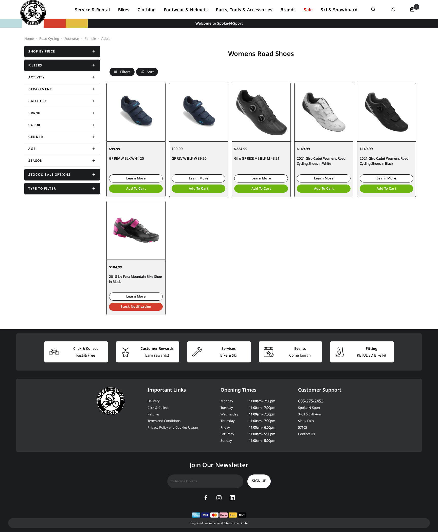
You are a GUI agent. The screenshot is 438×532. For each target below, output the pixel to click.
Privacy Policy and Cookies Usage (173, 427)
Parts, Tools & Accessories (244, 10)
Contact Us (306, 434)
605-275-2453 (310, 401)
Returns (153, 414)
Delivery (154, 401)
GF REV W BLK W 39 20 (189, 158)
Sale (308, 10)
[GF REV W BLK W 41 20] (136, 112)
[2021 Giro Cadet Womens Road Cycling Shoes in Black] (386, 112)
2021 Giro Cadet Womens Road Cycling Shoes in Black (384, 161)
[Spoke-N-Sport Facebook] (205, 497)
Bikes (124, 10)
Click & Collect (158, 407)
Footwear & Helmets (186, 10)
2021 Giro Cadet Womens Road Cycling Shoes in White (321, 161)
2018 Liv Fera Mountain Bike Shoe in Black (135, 279)
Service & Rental (92, 10)
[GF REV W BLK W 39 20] (198, 112)
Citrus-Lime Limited (236, 523)
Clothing (147, 10)
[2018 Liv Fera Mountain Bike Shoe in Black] (136, 230)
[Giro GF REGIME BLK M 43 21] (261, 112)
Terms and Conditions (164, 420)
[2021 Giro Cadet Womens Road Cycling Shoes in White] (323, 112)
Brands (288, 10)
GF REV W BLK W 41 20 (126, 158)
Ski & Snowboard (339, 10)
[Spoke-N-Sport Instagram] (219, 497)
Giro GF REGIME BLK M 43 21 (257, 158)
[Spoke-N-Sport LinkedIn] (232, 497)
